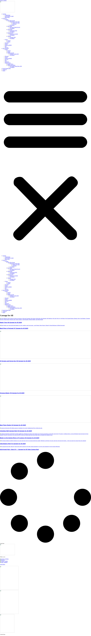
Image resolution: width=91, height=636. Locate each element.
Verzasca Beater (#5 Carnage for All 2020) (12, 393)
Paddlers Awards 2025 (14, 54)
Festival (8, 40)
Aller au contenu (3, 0)
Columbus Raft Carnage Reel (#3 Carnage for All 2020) (16, 431)
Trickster (9, 36)
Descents (6, 42)
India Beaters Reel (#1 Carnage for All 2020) (13, 443)
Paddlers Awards (10, 52)
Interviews (7, 61)
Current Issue (7, 15)
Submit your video (16, 22)
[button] (45, 163)
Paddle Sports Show (11, 65)
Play (6, 46)
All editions (12, 25)
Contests (6, 19)
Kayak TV (4, 18)
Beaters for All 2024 (14, 34)
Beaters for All (10, 32)
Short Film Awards (11, 20)
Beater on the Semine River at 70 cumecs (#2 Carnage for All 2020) (19, 438)
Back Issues (7, 17)
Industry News (8, 62)
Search (3, 70)
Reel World (9, 26)
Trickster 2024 (13, 37)
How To (6, 47)
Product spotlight (8, 45)
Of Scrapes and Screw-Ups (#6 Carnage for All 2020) (15, 361)
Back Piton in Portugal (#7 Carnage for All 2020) (14, 328)
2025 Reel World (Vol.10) (15, 27)
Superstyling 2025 (13, 30)
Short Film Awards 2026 (15, 21)
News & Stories (5, 48)
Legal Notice (2, 564)
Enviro (6, 44)
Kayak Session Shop (6, 68)
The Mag (4, 14)
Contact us (4, 69)
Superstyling (9, 29)
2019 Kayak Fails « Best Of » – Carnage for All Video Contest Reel (19, 449)
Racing (8, 41)
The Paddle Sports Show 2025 (16, 66)
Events (6, 39)
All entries (14, 24)
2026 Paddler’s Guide (9, 16)
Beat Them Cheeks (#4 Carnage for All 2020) (13, 425)
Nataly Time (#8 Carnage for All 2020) (11, 322)
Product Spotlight (8, 58)
